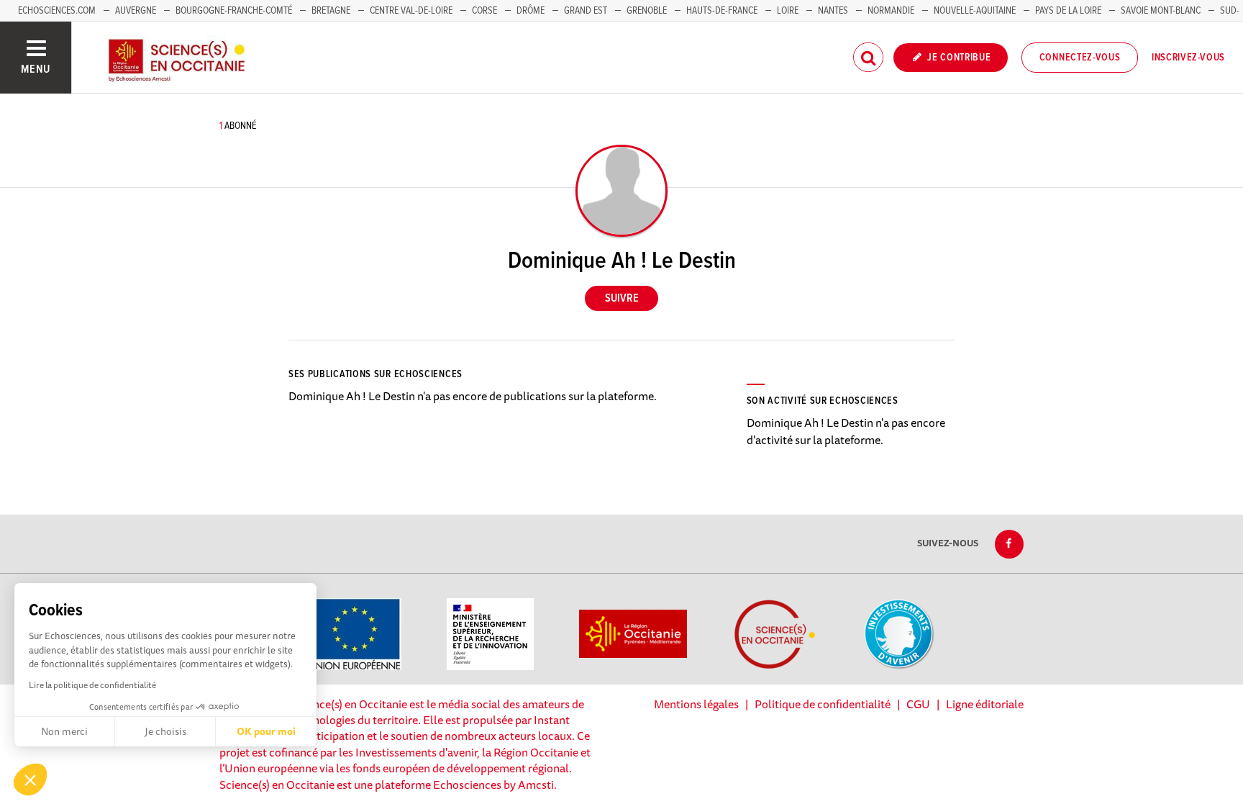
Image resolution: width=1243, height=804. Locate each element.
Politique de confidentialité (823, 704)
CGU (918, 704)
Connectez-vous (1080, 57)
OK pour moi (266, 731)
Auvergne (135, 10)
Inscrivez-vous (1188, 57)
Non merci (64, 731)
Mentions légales (696, 704)
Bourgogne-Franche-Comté (234, 10)
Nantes (833, 10)
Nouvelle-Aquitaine (975, 10)
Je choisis (165, 731)
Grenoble (648, 10)
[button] (30, 779)
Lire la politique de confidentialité (92, 685)
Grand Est (585, 10)
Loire (787, 10)
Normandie (891, 10)
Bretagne (330, 10)
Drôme (530, 10)
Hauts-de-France (721, 10)
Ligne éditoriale (985, 704)
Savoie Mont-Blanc (1161, 10)
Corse (484, 10)
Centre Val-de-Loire (411, 10)
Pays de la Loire (1068, 10)
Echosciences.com (57, 10)
